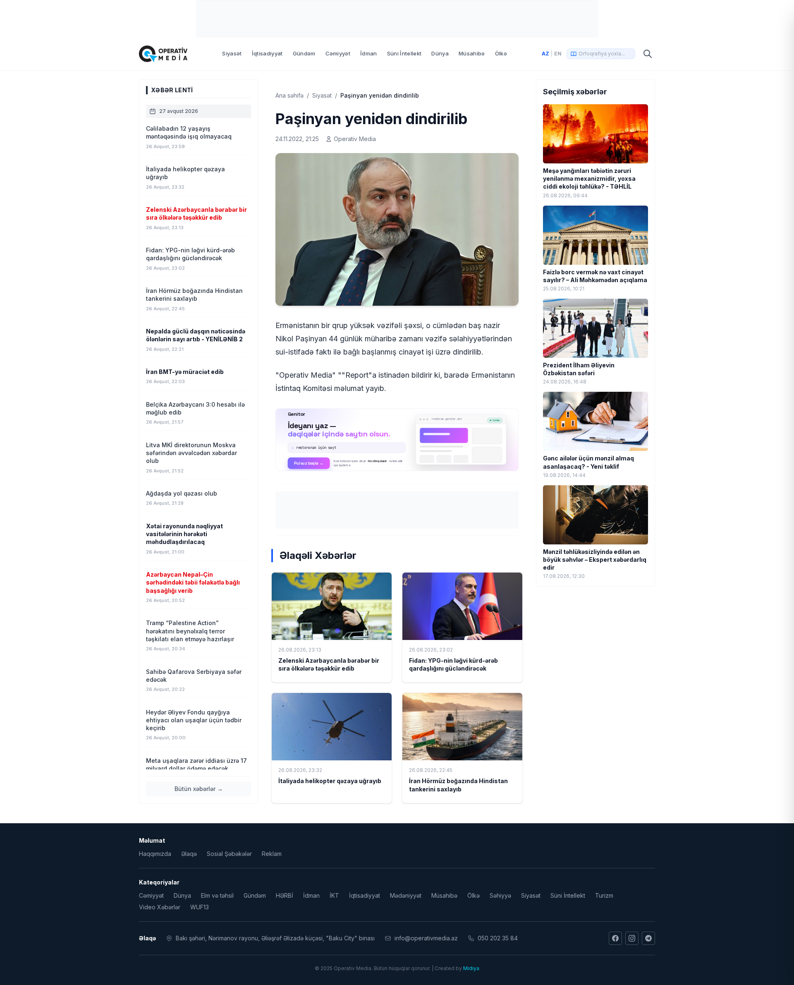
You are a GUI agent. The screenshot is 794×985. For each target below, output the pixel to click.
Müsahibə (472, 53)
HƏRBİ (284, 895)
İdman (368, 53)
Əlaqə (189, 853)
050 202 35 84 (498, 938)
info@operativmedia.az (426, 938)
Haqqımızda (155, 853)
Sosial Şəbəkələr (229, 853)
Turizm (604, 895)
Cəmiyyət (338, 53)
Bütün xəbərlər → (199, 788)
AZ (545, 53)
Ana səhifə (289, 95)
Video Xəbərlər (159, 907)
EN (558, 53)
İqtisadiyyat (267, 53)
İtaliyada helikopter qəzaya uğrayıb (329, 780)
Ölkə (501, 53)
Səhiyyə (500, 895)
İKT (334, 895)
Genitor (397, 440)
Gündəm (304, 53)
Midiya (471, 968)
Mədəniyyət (405, 895)
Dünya (440, 53)
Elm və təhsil (217, 895)
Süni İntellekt (404, 53)
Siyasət (232, 53)
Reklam (272, 853)
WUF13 (199, 907)
